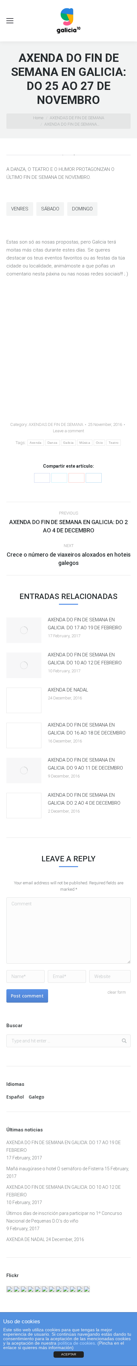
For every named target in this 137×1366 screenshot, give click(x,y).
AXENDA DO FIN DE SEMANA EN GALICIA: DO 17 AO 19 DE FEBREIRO (85, 624)
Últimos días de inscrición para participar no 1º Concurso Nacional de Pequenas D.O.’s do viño (64, 1217)
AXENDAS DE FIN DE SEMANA (77, 117)
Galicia (68, 442)
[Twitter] (59, 478)
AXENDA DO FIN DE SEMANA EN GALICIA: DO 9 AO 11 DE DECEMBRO (85, 764)
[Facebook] (42, 478)
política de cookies (76, 1343)
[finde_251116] (68, 155)
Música (84, 442)
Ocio (99, 442)
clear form (117, 992)
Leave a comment (68, 430)
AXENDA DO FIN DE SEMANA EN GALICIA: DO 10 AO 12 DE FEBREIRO (85, 659)
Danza (52, 442)
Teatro (114, 442)
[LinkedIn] (94, 478)
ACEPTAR (68, 1354)
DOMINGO (82, 209)
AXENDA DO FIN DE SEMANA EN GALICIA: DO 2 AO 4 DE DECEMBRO (84, 799)
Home (38, 117)
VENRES (19, 209)
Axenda (36, 442)
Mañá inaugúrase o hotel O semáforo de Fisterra (55, 1168)
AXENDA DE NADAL (68, 690)
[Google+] (76, 478)
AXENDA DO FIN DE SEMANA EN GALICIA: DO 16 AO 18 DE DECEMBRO (87, 729)
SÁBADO (50, 209)
